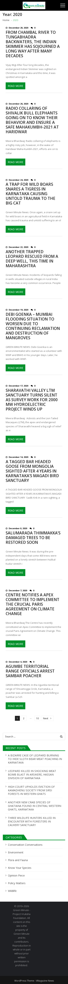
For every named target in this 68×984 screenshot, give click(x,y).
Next (45, 718)
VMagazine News (45, 980)
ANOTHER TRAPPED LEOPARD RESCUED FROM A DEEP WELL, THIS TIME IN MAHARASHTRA (32, 258)
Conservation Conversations (25, 844)
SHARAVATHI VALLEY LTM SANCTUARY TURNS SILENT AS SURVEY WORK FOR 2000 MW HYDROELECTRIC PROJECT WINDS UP (32, 400)
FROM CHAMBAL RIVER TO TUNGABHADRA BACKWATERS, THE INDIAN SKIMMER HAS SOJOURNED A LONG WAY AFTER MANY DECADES (33, 44)
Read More (15, 86)
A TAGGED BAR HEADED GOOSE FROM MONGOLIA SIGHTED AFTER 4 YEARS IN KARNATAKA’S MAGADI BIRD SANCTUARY (32, 471)
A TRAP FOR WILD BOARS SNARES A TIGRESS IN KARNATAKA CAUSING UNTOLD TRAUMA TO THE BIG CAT (30, 193)
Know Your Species (19, 868)
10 (37, 718)
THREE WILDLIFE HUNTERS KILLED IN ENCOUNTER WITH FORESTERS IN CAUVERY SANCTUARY (32, 821)
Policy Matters (17, 883)
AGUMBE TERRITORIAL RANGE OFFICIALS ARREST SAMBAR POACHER (30, 671)
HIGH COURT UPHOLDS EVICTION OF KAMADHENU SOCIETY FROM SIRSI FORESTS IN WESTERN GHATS (31, 790)
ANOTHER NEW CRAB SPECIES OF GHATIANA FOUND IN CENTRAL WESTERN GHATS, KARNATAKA (34, 805)
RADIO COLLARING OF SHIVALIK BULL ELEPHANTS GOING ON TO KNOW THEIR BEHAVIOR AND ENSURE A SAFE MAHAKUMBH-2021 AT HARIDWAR (32, 120)
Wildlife (12, 891)
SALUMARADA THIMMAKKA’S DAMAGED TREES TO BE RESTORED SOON (33, 538)
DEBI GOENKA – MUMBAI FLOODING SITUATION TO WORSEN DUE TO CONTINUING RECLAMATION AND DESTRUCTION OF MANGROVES (33, 326)
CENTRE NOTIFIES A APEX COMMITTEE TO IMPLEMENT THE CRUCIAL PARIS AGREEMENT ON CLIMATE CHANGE (32, 604)
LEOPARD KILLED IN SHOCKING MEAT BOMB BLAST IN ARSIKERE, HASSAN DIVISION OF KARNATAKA (32, 774)
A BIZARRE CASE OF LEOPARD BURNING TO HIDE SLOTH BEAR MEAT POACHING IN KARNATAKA (35, 759)
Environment (15, 852)
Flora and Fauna (18, 860)
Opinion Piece (16, 875)
